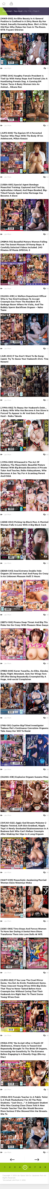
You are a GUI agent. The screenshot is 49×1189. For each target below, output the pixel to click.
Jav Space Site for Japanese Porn (30, 1175)
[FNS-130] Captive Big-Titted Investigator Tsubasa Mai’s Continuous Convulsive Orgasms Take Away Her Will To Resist (24, 728)
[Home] (4, 3)
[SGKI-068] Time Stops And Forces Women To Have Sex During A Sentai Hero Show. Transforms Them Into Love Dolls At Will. (23, 931)
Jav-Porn (7, 68)
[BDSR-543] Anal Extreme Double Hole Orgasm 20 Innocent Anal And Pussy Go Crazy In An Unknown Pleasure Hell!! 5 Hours (24, 574)
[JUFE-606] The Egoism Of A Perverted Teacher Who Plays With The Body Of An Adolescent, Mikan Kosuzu (22, 136)
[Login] (11, 3)
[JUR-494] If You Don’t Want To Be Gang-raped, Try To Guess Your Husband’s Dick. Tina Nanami (24, 359)
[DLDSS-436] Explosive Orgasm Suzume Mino (24, 777)
